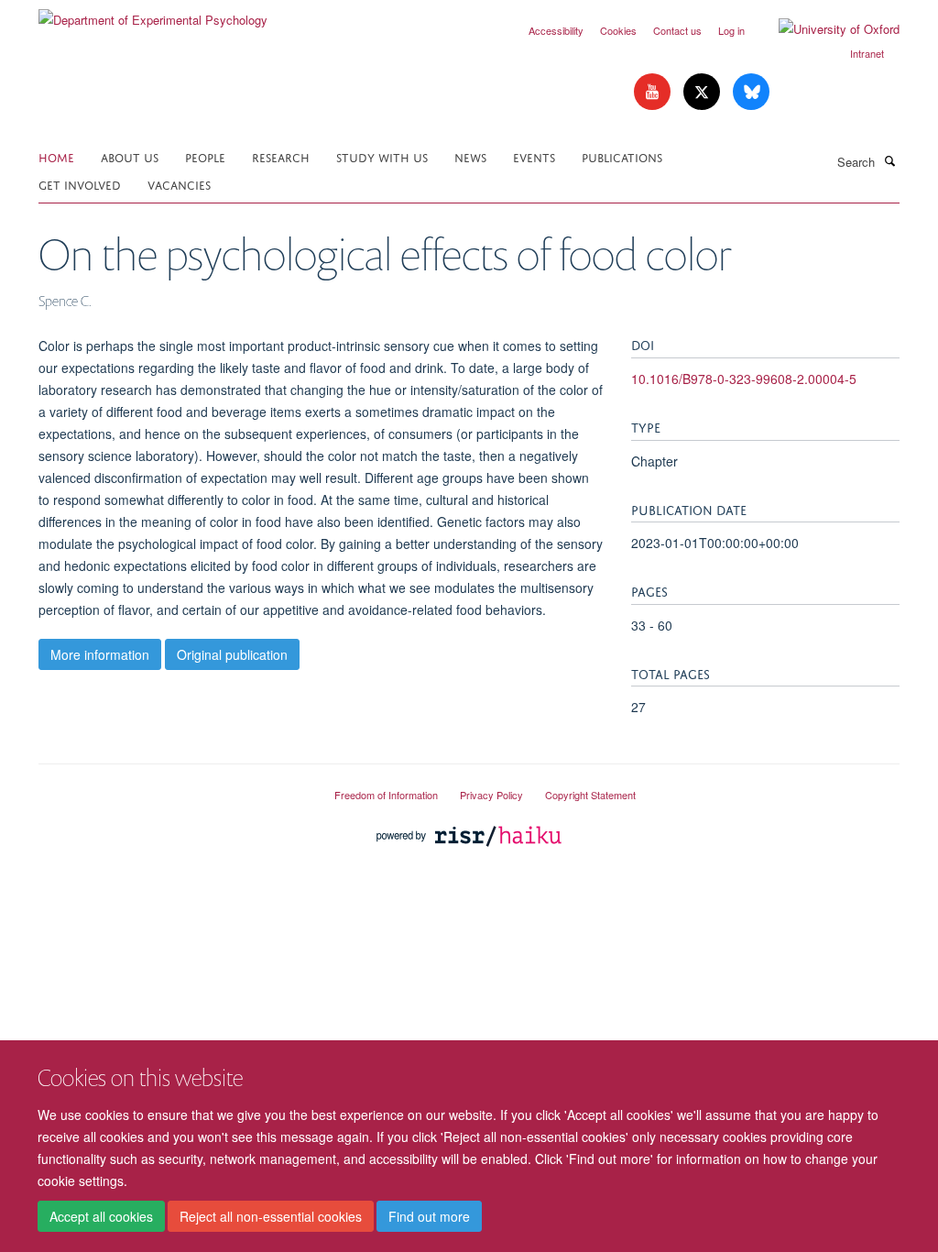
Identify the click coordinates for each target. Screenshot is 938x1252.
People (205, 156)
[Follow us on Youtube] (654, 92)
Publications (622, 156)
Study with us (382, 156)
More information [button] (99, 654)
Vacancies (179, 183)
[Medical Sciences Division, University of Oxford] (172, 787)
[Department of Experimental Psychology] (152, 13)
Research (281, 156)
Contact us (677, 30)
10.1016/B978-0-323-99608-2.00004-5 (743, 378)
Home (56, 156)
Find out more (429, 1216)
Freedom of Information (386, 794)
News (470, 156)
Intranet (867, 53)
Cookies (618, 30)
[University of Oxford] (825, 29)
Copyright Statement (590, 794)
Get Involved (79, 183)
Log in (731, 30)
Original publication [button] (232, 654)
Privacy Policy (491, 794)
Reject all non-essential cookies (271, 1216)
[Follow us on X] (703, 92)
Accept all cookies (101, 1216)
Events (534, 156)
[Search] (889, 160)
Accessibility (556, 30)
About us (129, 156)
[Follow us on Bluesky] (751, 92)
